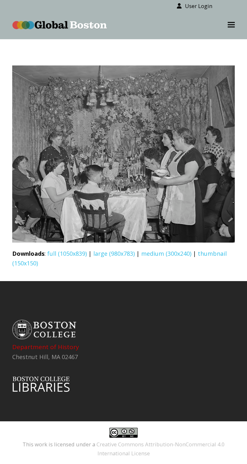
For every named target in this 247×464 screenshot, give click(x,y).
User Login (198, 6)
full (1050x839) (67, 253)
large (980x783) (114, 253)
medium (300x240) (166, 253)
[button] (231, 25)
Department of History (45, 347)
